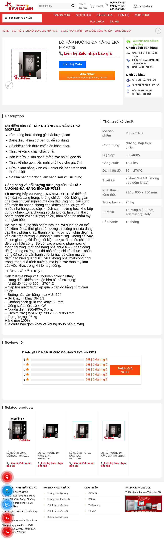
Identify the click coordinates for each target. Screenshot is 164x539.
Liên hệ (92, 511)
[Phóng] (9, 85)
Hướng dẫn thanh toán (58, 499)
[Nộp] (73, 6)
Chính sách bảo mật (57, 511)
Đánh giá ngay (125, 370)
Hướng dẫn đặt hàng (58, 493)
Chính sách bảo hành (58, 505)
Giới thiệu (93, 493)
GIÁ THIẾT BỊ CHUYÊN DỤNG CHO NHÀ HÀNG (35, 31)
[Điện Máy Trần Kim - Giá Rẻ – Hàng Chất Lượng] (19, 6)
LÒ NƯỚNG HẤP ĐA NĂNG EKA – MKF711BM (79, 456)
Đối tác (91, 499)
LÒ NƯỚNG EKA (123, 31)
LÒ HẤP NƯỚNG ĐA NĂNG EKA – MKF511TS (48, 456)
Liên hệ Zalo (72, 64)
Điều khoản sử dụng (57, 517)
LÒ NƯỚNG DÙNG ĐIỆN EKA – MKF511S (17, 454)
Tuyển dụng (94, 505)
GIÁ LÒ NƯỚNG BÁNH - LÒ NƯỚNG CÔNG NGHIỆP (86, 31)
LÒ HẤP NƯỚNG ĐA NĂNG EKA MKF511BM (113, 454)
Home (5, 31)
